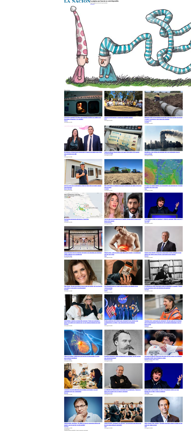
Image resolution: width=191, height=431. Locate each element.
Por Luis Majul (147, 220)
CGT (65, 155)
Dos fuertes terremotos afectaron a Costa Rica (76, 219)
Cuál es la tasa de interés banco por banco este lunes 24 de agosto (121, 152)
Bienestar (146, 256)
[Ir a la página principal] (77, 2)
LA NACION (92, 4)
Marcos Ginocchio (68, 189)
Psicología (66, 289)
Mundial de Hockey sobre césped (151, 359)
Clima (146, 189)
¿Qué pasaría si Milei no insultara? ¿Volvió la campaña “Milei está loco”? (164, 219)
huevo (105, 119)
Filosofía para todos (108, 359)
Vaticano (66, 120)
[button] (83, 104)
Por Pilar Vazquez (148, 120)
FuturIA (105, 290)
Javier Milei (147, 393)
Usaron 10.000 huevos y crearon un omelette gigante (118, 117)
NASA (105, 324)
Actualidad (147, 122)
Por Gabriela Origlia (68, 256)
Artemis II (147, 326)
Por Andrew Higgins (108, 289)
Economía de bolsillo (108, 153)
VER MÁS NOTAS (67, 429)
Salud (105, 256)
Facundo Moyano (107, 222)
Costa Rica (66, 220)
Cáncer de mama (67, 359)
